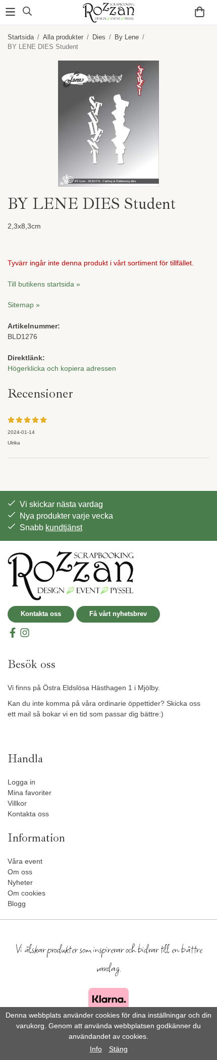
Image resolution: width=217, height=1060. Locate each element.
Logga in (21, 782)
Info (96, 1049)
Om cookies (26, 893)
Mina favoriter (29, 793)
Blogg (17, 904)
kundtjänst (63, 527)
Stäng (118, 1049)
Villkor (17, 803)
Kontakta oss (41, 614)
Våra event (25, 861)
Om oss (20, 872)
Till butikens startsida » (44, 284)
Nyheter (20, 882)
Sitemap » (24, 305)
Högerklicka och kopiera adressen (62, 368)
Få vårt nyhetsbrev (118, 614)
